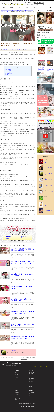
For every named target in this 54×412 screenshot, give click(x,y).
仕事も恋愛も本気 (8, 69)
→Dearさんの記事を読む (48, 210)
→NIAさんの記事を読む (48, 167)
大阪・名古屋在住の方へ (31, 379)
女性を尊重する (8, 72)
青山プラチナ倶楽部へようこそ (31, 373)
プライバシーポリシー (31, 396)
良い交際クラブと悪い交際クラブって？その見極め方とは (22, 300)
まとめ (6, 74)
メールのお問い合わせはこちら (31, 2)
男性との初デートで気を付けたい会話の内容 (6, 357)
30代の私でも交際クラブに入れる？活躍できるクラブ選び (22, 325)
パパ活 (4, 7)
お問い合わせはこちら (45, 30)
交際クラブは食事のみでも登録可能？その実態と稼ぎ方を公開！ (41, 56)
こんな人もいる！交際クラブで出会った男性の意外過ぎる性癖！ (22, 249)
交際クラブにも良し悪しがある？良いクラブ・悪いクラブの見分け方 (22, 312)
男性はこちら (31, 375)
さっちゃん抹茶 (5, 49)
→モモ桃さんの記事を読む (48, 179)
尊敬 (25, 49)
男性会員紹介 (31, 381)
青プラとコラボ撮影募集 (17, 399)
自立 (26, 49)
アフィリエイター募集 (17, 396)
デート (42, 7)
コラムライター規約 (31, 393)
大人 (34, 7)
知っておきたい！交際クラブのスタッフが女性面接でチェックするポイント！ (22, 262)
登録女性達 (30, 386)
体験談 (19, 7)
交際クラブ (11, 7)
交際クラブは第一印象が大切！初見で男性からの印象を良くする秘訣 (22, 337)
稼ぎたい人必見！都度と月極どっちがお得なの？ (22, 287)
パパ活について (31, 384)
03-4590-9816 (9, 237)
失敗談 (50, 7)
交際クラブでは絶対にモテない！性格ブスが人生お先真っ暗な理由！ (50, 69)
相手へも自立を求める (9, 73)
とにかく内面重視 (8, 70)
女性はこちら (31, 376)
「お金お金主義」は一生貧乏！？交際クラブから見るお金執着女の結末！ (50, 56)
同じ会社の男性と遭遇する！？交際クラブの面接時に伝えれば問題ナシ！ (41, 69)
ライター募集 (17, 394)
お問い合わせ (24, 237)
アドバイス (27, 7)
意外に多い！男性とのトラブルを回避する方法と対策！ (22, 275)
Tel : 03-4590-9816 (40, 2)
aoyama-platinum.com (46, 37)
